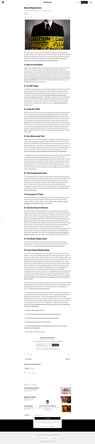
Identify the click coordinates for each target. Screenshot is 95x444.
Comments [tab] (27, 368)
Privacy (45, 434)
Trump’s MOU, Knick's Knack (30, 390)
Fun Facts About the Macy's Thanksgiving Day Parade (42, 318)
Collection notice (55, 434)
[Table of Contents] (1, 222)
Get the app (53, 438)
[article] (47, 391)
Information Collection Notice (47, 422)
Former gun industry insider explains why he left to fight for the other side (45, 151)
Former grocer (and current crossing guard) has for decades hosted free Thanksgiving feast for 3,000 (47, 277)
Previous (29, 359)
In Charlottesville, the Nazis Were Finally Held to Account (43, 116)
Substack (41, 441)
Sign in (91, 2)
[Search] (76, 2)
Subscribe (84, 2)
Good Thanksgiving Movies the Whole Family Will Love (43, 326)
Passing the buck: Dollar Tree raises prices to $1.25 (49, 246)
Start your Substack (44, 438)
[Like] (25, 17)
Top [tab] (25, 384)
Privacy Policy (57, 422)
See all (26, 415)
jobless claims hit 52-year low (36, 310)
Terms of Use (53, 421)
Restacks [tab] (32, 368)
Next (67, 359)
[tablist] (29, 368)
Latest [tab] (29, 384)
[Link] (22, 65)
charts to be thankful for (33, 322)
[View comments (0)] (28, 17)
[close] (60, 400)
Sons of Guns (32, 169)
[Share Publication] (79, 2)
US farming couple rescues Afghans (38, 288)
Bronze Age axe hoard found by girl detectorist (46, 314)
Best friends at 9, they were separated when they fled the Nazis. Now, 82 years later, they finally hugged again (47, 304)
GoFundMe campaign (60, 103)
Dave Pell (29, 391)
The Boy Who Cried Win (31, 388)
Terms (49, 434)
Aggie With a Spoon (30, 397)
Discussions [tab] (33, 384)
